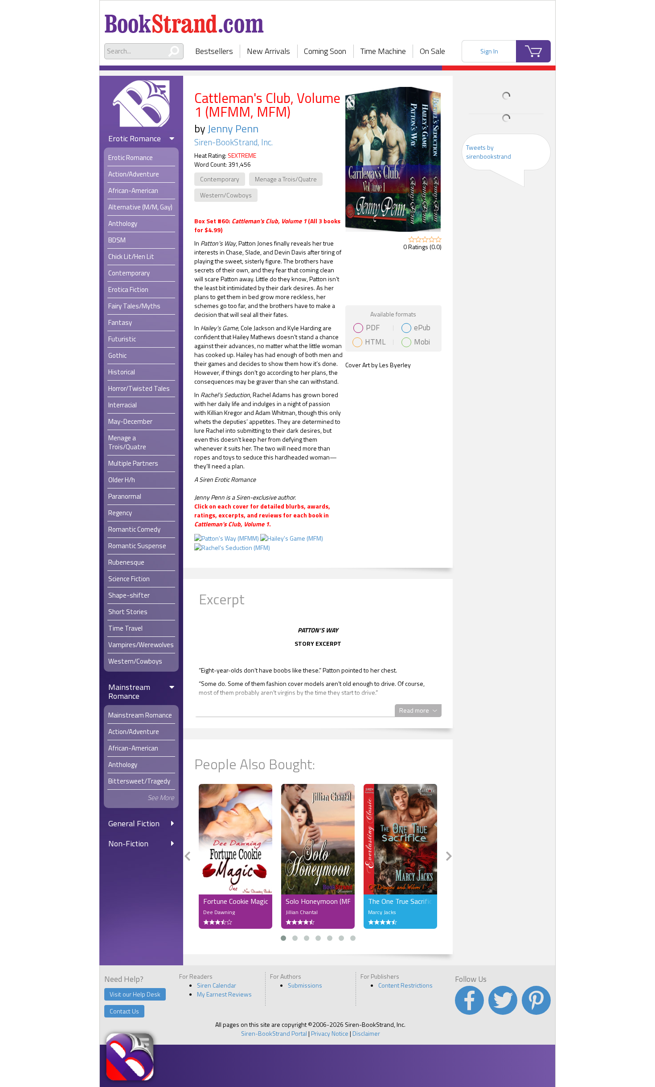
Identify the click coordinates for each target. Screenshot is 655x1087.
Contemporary (219, 179)
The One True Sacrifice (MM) (400, 901)
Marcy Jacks (382, 912)
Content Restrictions (405, 985)
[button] (283, 938)
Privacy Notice (329, 1033)
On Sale (432, 51)
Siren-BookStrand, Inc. (233, 142)
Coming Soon (325, 51)
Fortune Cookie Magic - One (235, 901)
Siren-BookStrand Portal (274, 1033)
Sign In (489, 51)
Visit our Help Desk (135, 994)
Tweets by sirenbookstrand (488, 152)
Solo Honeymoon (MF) (318, 901)
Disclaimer (366, 1033)
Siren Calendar (216, 985)
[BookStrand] (184, 20)
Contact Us (124, 1011)
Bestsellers (214, 51)
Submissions (305, 985)
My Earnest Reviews (224, 994)
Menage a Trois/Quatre (286, 179)
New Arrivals (268, 51)
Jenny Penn (233, 128)
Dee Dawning (219, 912)
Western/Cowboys (226, 195)
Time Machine (383, 51)
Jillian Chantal (302, 912)
